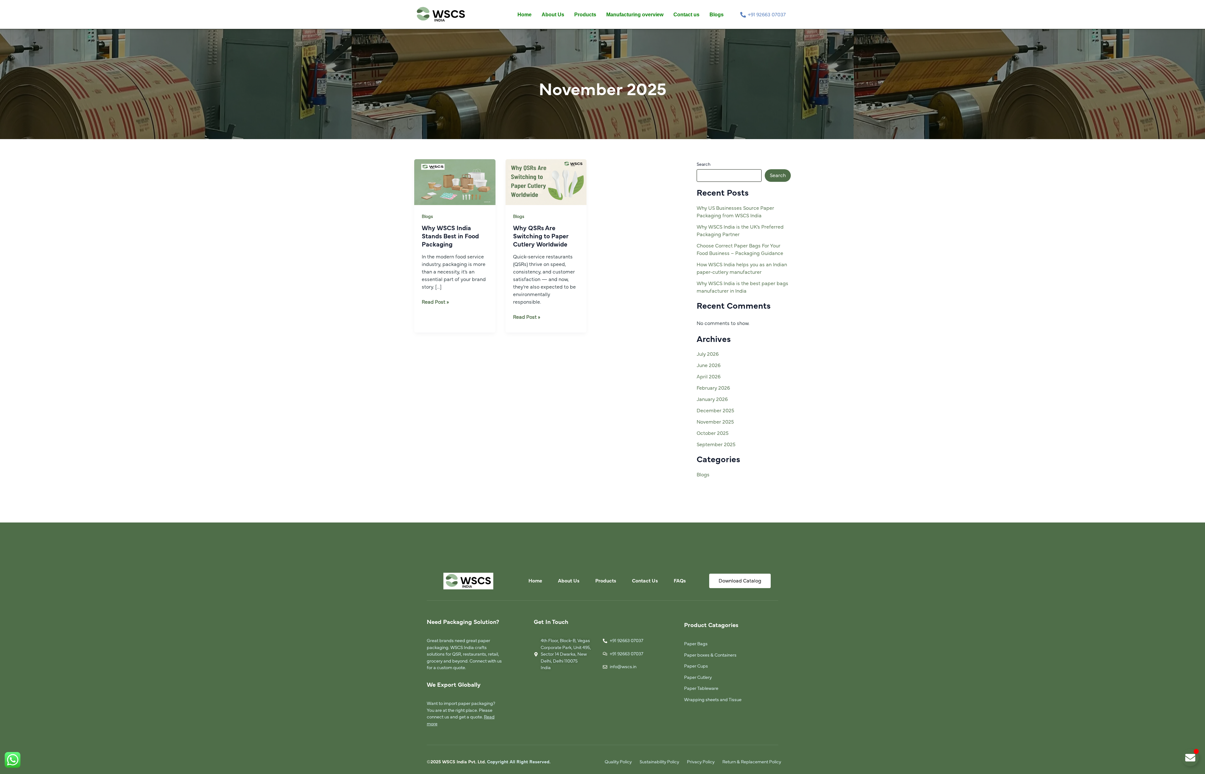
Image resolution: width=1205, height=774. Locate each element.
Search (703, 164)
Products (585, 14)
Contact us (686, 14)
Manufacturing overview (634, 14)
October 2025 (713, 433)
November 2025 (715, 422)
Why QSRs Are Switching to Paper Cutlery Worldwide (541, 236)
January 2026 (712, 399)
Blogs (717, 14)
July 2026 (708, 354)
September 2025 (716, 444)
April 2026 (708, 376)
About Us (553, 14)
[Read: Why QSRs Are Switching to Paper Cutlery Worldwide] (546, 181)
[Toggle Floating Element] (1190, 757)
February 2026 (713, 388)
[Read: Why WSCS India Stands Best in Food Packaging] (454, 181)
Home (524, 14)
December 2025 (715, 410)
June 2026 (708, 365)
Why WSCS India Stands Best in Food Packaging (450, 236)
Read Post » (435, 301)
